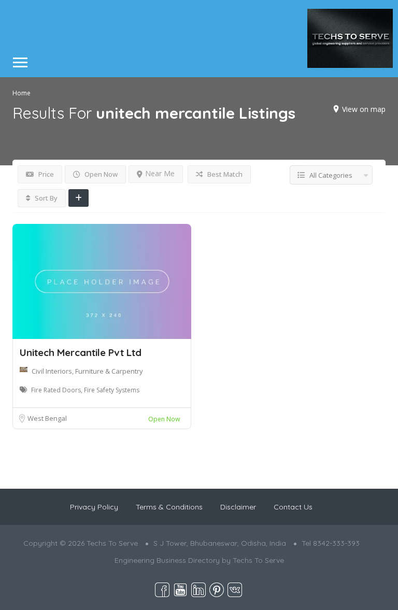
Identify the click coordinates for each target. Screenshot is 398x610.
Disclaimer (238, 507)
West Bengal (47, 418)
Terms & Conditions (169, 507)
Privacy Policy (94, 507)
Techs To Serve (258, 560)
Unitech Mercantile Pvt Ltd (80, 352)
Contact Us (293, 507)
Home (21, 92)
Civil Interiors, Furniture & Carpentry (87, 371)
